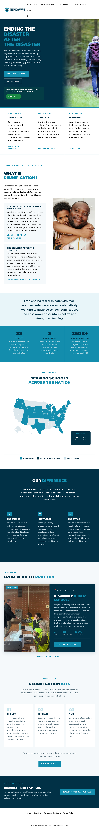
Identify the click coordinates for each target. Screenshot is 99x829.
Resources (79, 4)
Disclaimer (38, 813)
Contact (28, 813)
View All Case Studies (48, 656)
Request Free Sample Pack (77, 792)
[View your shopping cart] (27, 16)
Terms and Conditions (52, 813)
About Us (31, 4)
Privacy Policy (68, 813)
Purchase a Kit (49, 764)
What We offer (47, 4)
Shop (29, 10)
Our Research (13, 81)
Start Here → (13, 96)
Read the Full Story (66, 644)
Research (64, 4)
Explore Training (16, 74)
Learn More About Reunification (16, 236)
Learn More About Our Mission (23, 280)
